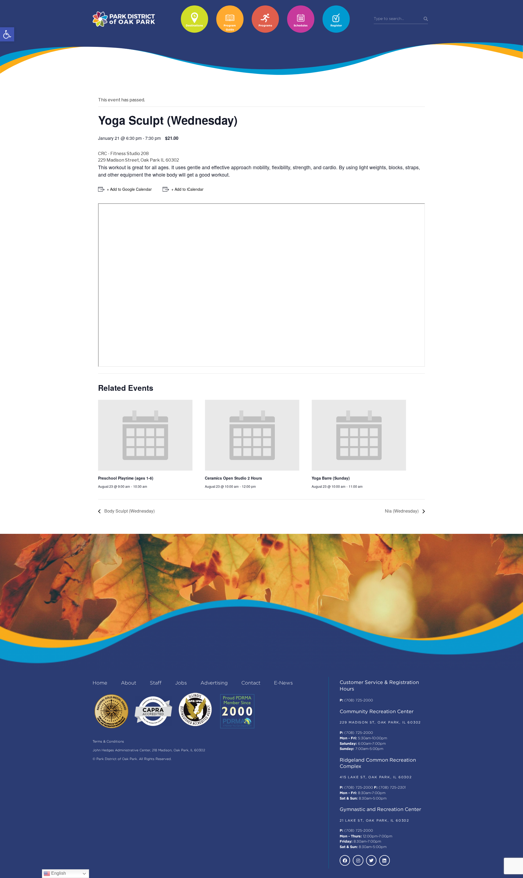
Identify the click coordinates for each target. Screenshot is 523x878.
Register (336, 26)
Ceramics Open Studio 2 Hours (233, 478)
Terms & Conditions (108, 741)
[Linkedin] (384, 860)
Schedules (301, 26)
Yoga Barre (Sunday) (331, 478)
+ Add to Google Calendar (129, 189)
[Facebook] (345, 860)
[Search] (426, 19)
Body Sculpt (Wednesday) (129, 511)
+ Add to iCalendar (187, 189)
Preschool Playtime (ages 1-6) (125, 478)
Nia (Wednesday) (402, 511)
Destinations (194, 26)
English (58, 873)
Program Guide (230, 28)
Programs (265, 26)
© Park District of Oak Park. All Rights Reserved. (132, 759)
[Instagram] (358, 860)
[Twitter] (371, 860)
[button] (7, 34)
